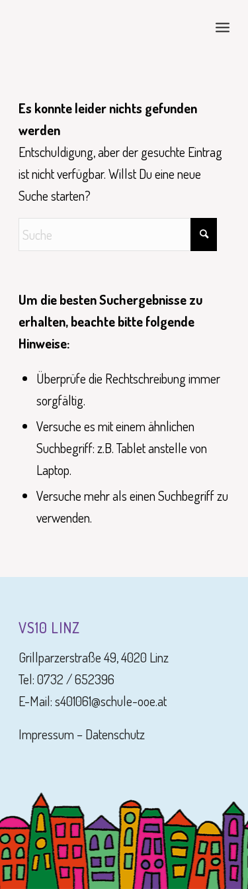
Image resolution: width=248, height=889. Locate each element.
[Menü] (222, 26)
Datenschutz (115, 734)
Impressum (46, 734)
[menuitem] (222, 26)
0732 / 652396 (75, 679)
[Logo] (103, 26)
